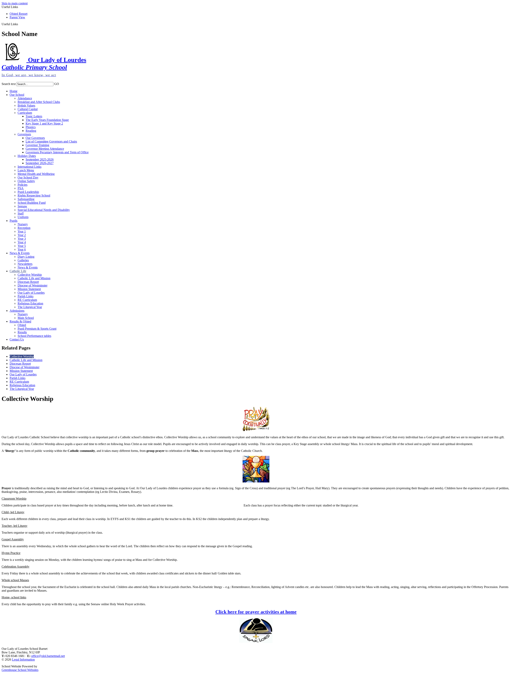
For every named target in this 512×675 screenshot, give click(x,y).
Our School (17, 94)
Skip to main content (15, 3)
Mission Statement (29, 289)
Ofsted (22, 325)
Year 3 (22, 238)
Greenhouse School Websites (20, 670)
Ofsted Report (18, 13)
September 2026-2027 (40, 163)
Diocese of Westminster (32, 285)
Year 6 (22, 249)
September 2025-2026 (40, 159)
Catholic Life (18, 271)
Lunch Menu (26, 170)
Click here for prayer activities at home (256, 611)
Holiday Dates (27, 156)
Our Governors (35, 138)
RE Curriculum (27, 300)
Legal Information (23, 659)
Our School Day (28, 177)
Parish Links (25, 296)
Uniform (23, 217)
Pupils (13, 220)
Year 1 (22, 231)
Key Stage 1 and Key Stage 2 (44, 123)
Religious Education (30, 303)
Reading (31, 130)
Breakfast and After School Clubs (39, 102)
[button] (19, 24)
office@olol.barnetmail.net (48, 656)
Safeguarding (26, 199)
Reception (24, 228)
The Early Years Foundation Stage (47, 120)
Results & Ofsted (20, 321)
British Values (26, 105)
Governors (24, 134)
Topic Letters (34, 116)
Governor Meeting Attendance (45, 148)
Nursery (23, 224)
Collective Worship (30, 274)
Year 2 (22, 235)
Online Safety (26, 181)
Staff (21, 213)
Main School (26, 318)
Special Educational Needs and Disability (44, 210)
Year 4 (22, 242)
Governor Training (37, 145)
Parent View (17, 17)
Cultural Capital (28, 109)
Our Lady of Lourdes (31, 292)
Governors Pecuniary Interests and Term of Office (57, 152)
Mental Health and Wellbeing (36, 174)
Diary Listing (26, 256)
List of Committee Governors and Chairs (51, 141)
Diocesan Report (28, 282)
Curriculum (25, 112)
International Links (29, 166)
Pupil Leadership (28, 192)
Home (13, 91)
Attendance (25, 98)
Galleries (23, 260)
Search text (9, 84)
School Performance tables (34, 336)
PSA (21, 188)
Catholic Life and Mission (34, 278)
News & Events (20, 253)
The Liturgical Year (30, 307)
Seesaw (22, 206)
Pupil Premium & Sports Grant (37, 328)
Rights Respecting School (34, 195)
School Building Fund (32, 202)
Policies (22, 184)
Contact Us (17, 339)
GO (56, 84)
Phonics (31, 127)
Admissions (17, 310)
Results (22, 332)
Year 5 (22, 246)
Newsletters (25, 264)
